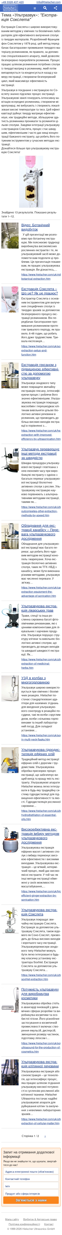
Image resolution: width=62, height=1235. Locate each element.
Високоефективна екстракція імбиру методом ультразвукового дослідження (40, 836)
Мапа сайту (12, 1219)
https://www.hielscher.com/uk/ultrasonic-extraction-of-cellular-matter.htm (41, 1121)
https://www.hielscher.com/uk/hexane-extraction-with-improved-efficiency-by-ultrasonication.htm (41, 435)
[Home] (9, 8)
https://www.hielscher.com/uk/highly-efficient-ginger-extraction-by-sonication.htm (41, 895)
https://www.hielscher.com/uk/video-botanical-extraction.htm (41, 276)
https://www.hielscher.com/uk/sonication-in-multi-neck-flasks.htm (41, 737)
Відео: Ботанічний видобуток (35, 227)
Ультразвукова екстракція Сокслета (39, 911)
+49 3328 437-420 (12, 2)
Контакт (49, 1224)
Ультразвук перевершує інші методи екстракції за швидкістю (40, 453)
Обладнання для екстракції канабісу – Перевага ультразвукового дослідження (40, 532)
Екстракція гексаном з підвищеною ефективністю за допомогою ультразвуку (40, 371)
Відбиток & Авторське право (40, 1219)
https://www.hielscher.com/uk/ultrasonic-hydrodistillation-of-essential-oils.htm (41, 815)
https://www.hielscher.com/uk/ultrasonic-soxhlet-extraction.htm (41, 977)
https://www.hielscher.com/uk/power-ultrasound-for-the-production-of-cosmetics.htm (41, 1047)
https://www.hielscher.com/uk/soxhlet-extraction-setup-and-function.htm (41, 350)
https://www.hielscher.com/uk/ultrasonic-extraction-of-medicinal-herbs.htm (41, 663)
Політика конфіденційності (24, 1224)
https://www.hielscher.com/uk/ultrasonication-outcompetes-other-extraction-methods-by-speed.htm (41, 511)
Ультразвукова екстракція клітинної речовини (40, 1063)
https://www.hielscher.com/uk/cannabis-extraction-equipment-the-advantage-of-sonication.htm (41, 591)
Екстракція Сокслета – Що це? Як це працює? (39, 290)
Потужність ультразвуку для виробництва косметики (40, 993)
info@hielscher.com (49, 2)
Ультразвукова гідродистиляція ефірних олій (40, 751)
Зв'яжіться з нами (31, 1200)
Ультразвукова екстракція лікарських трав (39, 608)
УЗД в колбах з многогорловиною (35, 680)
